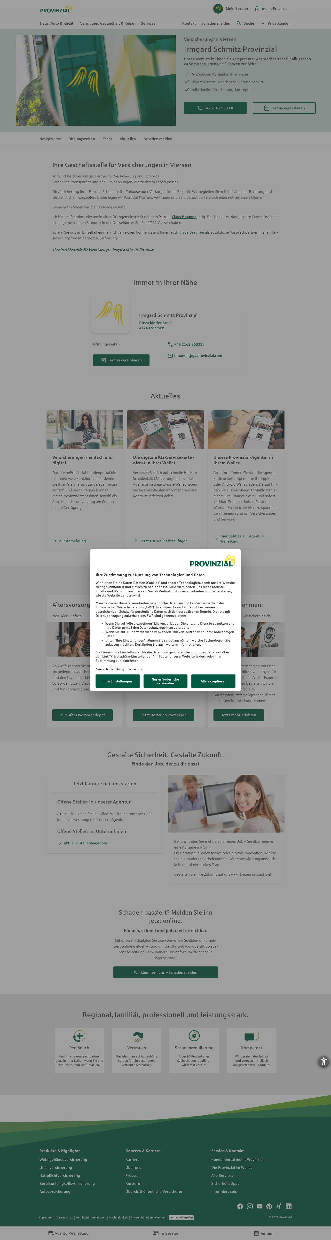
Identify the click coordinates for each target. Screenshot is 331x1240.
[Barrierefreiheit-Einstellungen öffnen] (324, 1061)
